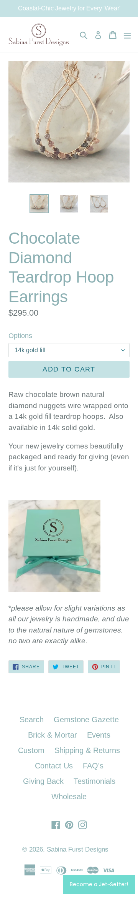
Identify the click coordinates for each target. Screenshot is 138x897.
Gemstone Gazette (86, 719)
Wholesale (69, 796)
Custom (31, 750)
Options (20, 336)
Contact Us (54, 765)
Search (32, 719)
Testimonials (94, 781)
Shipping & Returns (87, 750)
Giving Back (43, 781)
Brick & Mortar (52, 735)
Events (98, 735)
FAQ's (93, 765)
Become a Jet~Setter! (99, 884)
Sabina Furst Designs (77, 849)
